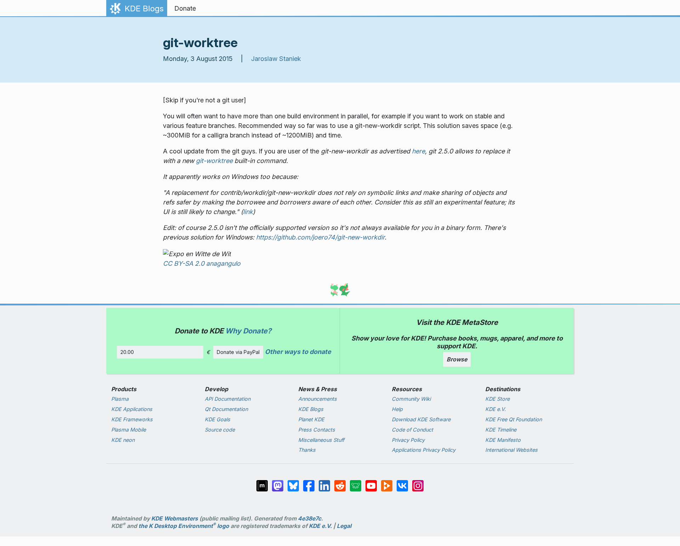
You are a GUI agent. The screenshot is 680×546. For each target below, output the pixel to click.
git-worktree (214, 160)
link (248, 211)
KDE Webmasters (174, 518)
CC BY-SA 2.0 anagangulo (201, 263)
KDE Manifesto (503, 440)
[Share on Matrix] (262, 485)
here (418, 151)
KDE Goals (217, 419)
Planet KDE (311, 419)
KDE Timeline (500, 430)
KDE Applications (131, 409)
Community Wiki (411, 399)
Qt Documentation (226, 409)
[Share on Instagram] (418, 485)
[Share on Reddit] (340, 485)
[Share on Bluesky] (294, 485)
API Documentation (227, 399)
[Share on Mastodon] (278, 485)
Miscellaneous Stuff (321, 440)
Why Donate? (248, 330)
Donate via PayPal (238, 352)
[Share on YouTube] (372, 485)
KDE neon (123, 440)
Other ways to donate (298, 351)
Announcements (317, 399)
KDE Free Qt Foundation (513, 419)
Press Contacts (316, 430)
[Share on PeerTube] (387, 485)
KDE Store (497, 399)
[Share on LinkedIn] (325, 485)
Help (397, 409)
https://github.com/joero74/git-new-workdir (320, 237)
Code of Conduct (412, 430)
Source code (220, 430)
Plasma (120, 399)
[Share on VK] (403, 485)
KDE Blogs (310, 409)
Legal (344, 526)
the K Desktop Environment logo (183, 526)
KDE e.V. (495, 409)
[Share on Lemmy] (356, 485)
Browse (457, 359)
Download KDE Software (421, 419)
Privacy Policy (408, 440)
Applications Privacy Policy (423, 450)
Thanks (307, 450)
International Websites (511, 450)
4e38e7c (309, 518)
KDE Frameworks (132, 419)
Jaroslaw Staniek (276, 58)
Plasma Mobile (128, 430)
